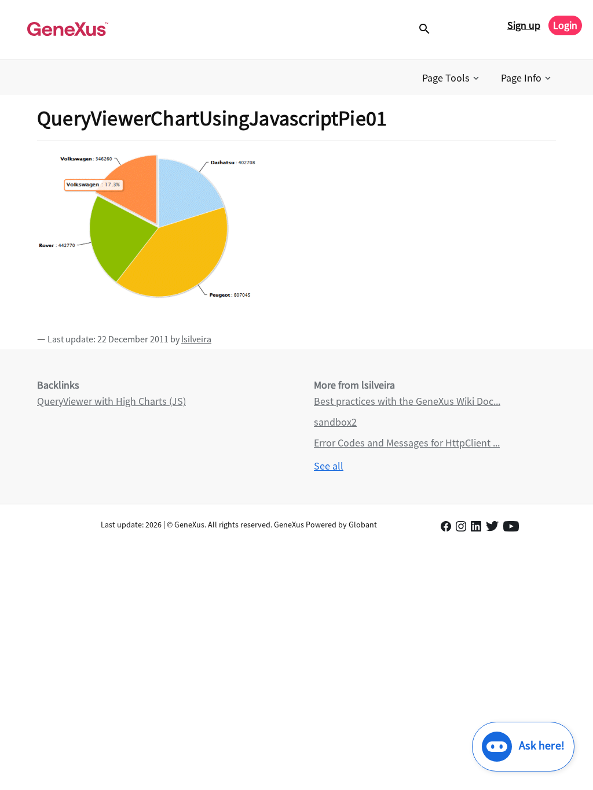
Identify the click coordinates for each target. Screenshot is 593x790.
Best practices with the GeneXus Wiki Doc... (407, 401)
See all (328, 465)
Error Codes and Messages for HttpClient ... (407, 442)
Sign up (523, 25)
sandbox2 (335, 422)
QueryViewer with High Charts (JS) (111, 401)
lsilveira (196, 339)
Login (565, 25)
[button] (451, 78)
